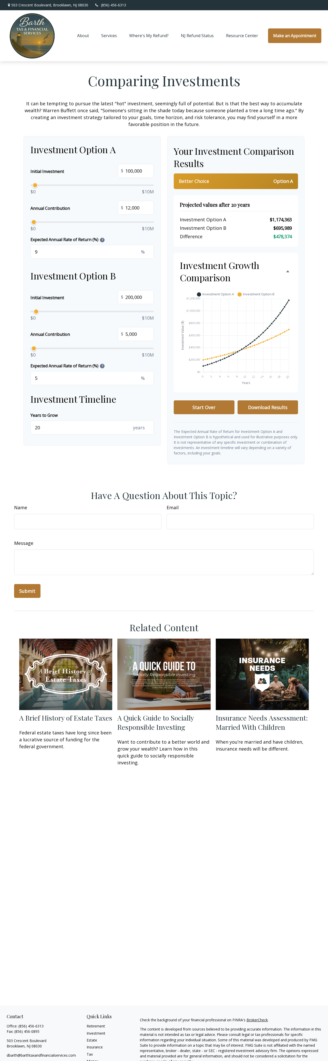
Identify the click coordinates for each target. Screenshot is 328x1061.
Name (20, 507)
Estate (92, 1040)
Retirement (96, 1026)
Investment (96, 1033)
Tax (90, 1054)
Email (173, 507)
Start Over (204, 407)
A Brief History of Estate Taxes (65, 717)
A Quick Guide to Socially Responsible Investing (155, 722)
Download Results (268, 407)
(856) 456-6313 (113, 5)
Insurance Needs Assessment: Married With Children (262, 722)
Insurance (95, 1047)
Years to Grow (44, 415)
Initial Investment (76, 171)
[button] (83, 35)
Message (23, 543)
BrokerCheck (257, 1019)
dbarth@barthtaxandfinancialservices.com (41, 1055)
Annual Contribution (76, 208)
